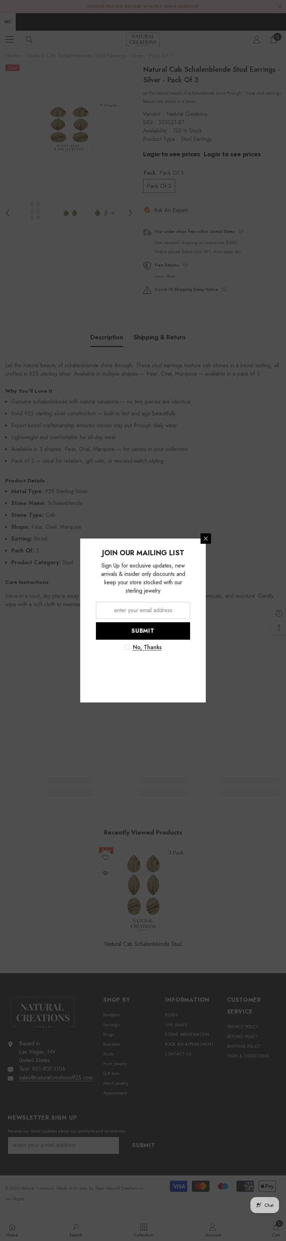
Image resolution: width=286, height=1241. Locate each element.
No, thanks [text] (210, 647)
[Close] (268, 538)
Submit (205, 631)
